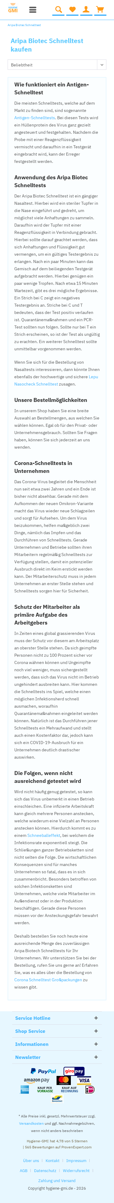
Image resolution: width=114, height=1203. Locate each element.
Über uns (31, 1160)
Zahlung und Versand (57, 1180)
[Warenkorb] (100, 10)
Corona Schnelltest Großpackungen (48, 979)
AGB (23, 1170)
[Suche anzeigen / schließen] (58, 10)
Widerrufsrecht (76, 1170)
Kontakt (53, 1160)
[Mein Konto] (86, 10)
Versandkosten (31, 1123)
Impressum (76, 1160)
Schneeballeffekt (43, 835)
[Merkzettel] (72, 10)
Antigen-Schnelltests (34, 117)
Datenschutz (45, 1170)
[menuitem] (31, 10)
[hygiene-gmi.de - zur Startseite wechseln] (15, 8)
